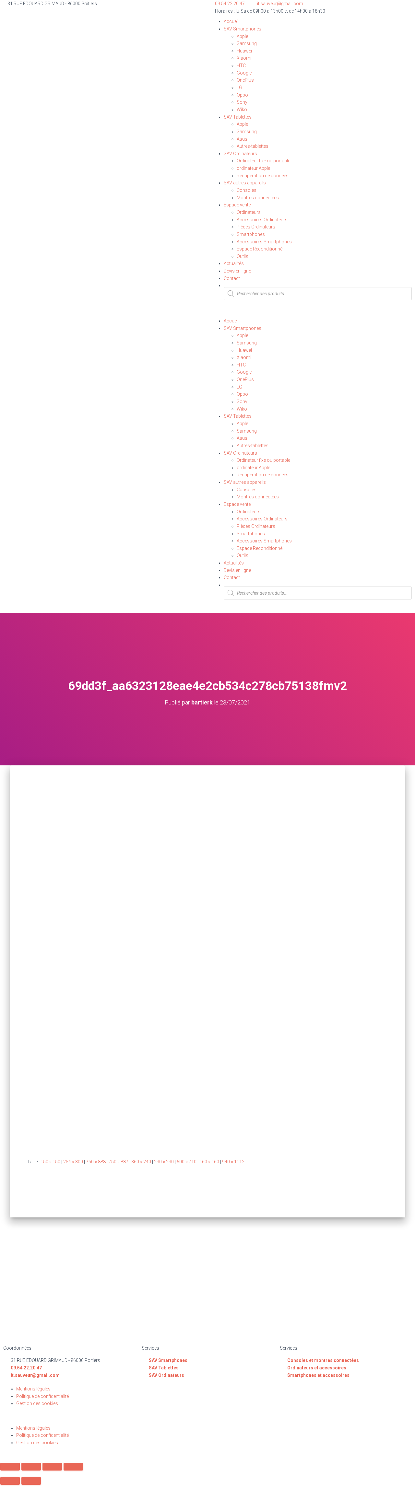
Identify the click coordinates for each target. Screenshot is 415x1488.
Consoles (246, 190)
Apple (242, 36)
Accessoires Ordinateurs (262, 219)
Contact (232, 278)
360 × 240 (141, 1161)
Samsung (247, 43)
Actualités (234, 263)
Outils (242, 256)
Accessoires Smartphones (264, 241)
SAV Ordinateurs (240, 153)
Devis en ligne (237, 270)
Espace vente (237, 204)
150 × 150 (50, 1161)
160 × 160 (209, 1161)
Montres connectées (258, 197)
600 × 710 (186, 1161)
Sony (242, 102)
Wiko (242, 109)
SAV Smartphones (242, 28)
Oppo (242, 95)
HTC (241, 65)
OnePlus (245, 80)
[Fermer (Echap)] (10, 1467)
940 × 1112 (233, 1161)
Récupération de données (263, 175)
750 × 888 (96, 1161)
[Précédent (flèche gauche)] (10, 1481)
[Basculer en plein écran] (52, 1467)
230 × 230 (164, 1161)
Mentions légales (33, 1388)
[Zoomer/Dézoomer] (73, 1467)
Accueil (231, 21)
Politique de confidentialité (42, 1396)
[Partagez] (31, 1467)
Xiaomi (244, 58)
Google (244, 73)
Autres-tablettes (252, 146)
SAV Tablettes (238, 117)
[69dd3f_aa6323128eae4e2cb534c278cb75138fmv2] (175, 968)
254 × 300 (73, 1161)
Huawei (244, 50)
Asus (242, 139)
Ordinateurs (249, 212)
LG (239, 87)
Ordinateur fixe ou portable (263, 160)
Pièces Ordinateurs (256, 226)
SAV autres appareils (245, 182)
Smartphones (251, 234)
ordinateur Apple (253, 168)
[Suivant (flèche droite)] (31, 1481)
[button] (311, 313)
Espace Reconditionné (259, 248)
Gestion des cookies (37, 1403)
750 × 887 (118, 1161)
